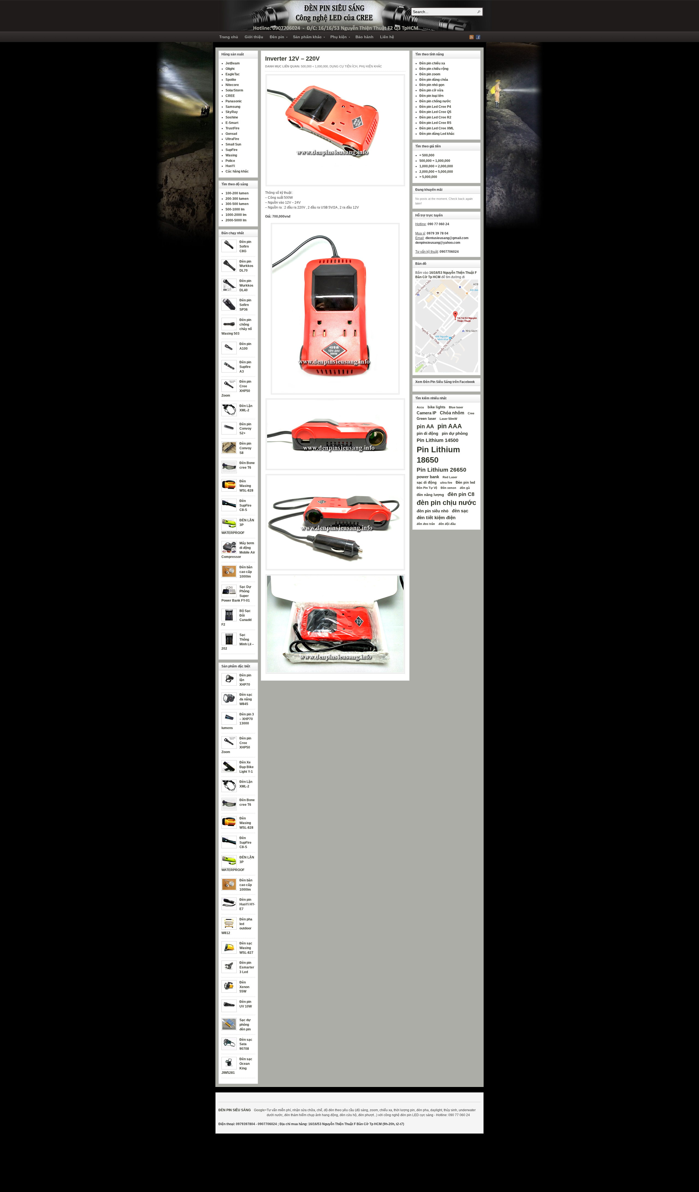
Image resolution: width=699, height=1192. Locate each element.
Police (230, 161)
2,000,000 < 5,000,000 (436, 172)
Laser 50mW (448, 418)
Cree (471, 413)
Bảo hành (365, 37)
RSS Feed (471, 37)
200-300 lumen (237, 199)
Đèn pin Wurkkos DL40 (246, 285)
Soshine (232, 117)
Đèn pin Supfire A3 (245, 366)
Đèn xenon (448, 487)
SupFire (232, 150)
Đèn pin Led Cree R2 (435, 117)
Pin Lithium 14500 (437, 440)
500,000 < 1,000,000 (314, 66)
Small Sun (233, 144)
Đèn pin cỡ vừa (431, 90)
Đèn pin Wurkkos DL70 (246, 266)
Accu (420, 407)
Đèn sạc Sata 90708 (245, 1044)
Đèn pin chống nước (435, 101)
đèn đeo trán (426, 523)
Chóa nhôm (452, 413)
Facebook (478, 37)
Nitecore (232, 85)
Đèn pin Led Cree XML (436, 128)
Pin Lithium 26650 (441, 469)
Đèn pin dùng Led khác (437, 134)
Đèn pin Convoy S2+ (245, 428)
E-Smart (232, 123)
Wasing (231, 155)
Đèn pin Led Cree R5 (435, 123)
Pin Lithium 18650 (438, 454)
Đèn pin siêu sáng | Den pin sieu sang (354, 15)
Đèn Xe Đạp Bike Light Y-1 (246, 767)
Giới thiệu (254, 37)
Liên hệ (387, 37)
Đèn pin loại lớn (431, 96)
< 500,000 (426, 155)
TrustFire (232, 128)
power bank (428, 477)
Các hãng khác (237, 171)
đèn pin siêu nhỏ (432, 511)
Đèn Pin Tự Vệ (427, 487)
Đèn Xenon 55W (244, 987)
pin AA (425, 426)
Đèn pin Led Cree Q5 (435, 112)
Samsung (233, 107)
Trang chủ (228, 37)
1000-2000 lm (236, 215)
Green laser (426, 419)
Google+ (260, 1110)
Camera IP (426, 413)
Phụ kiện (337, 38)
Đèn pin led (465, 482)
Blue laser (456, 407)
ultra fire (446, 482)
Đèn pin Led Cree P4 (435, 107)
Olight (230, 69)
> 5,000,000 (428, 177)
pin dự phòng (455, 433)
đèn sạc (460, 510)
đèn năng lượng (430, 495)
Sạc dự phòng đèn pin (245, 1024)
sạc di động (427, 482)
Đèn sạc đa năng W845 (245, 699)
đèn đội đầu (447, 523)
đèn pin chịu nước (446, 502)
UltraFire (232, 139)
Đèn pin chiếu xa (432, 63)
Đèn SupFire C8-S (245, 505)
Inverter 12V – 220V (292, 58)
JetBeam (233, 63)
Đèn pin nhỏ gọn (431, 85)
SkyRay (232, 112)
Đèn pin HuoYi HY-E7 (247, 904)
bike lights (436, 407)
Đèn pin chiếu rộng (433, 69)
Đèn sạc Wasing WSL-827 (246, 948)
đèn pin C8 (461, 494)
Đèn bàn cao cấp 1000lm (245, 571)
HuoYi (230, 166)
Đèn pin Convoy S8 (245, 448)
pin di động (427, 433)
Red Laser (450, 477)
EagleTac (233, 74)
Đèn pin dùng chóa (433, 80)
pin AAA (449, 426)
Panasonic (234, 101)
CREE (230, 96)
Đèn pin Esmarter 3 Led (246, 967)
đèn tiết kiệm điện (436, 517)
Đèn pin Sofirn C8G (245, 246)
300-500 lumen (237, 204)
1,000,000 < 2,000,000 (436, 166)
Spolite (231, 80)
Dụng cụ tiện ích (343, 66)
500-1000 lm (235, 209)
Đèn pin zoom (429, 74)
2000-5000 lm (236, 220)
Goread (231, 134)
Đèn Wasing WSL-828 (246, 485)
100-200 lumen (237, 193)
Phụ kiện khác (370, 66)
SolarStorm (234, 90)
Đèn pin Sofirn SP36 (245, 304)
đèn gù (465, 487)
